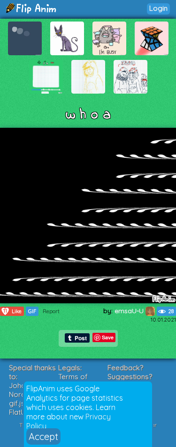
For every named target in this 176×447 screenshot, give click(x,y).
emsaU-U (130, 311)
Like (12, 311)
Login (158, 8)
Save (108, 337)
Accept (43, 436)
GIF (32, 311)
